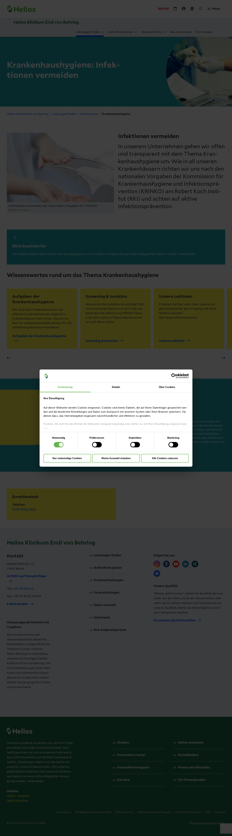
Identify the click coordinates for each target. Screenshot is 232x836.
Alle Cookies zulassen (165, 458)
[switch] (97, 444)
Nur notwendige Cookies (67, 458)
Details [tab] (116, 387)
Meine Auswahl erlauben (116, 458)
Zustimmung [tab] (65, 387)
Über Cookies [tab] (167, 387)
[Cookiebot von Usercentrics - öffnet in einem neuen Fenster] (174, 375)
